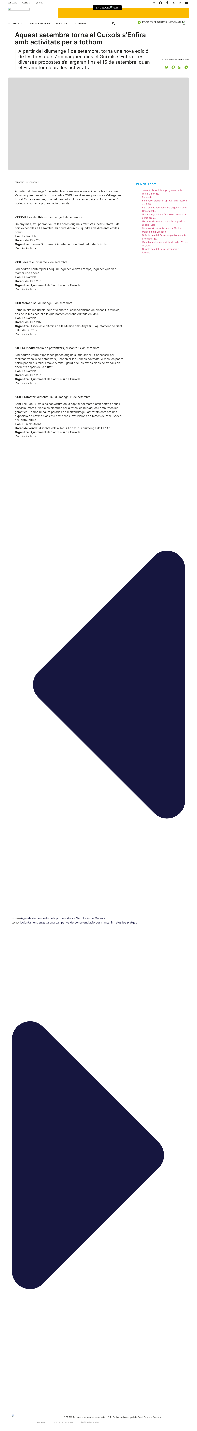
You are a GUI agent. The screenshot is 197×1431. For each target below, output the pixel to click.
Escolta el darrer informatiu (162, 22)
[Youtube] (186, 3)
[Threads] (180, 3)
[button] (113, 23)
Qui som (39, 3)
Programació (40, 23)
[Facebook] (160, 3)
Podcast (62, 23)
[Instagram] (154, 3)
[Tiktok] (167, 3)
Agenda (80, 23)
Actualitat (16, 23)
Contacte (12, 3)
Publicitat (26, 3)
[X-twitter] (173, 3)
